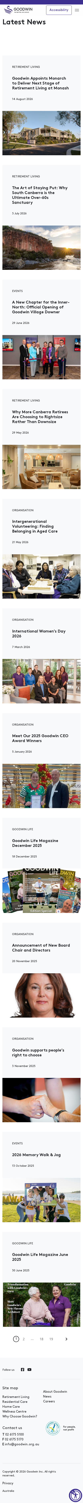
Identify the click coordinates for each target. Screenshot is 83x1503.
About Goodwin (55, 1391)
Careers (49, 1401)
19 (51, 1339)
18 (41, 1339)
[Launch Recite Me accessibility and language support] (75, 1495)
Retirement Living (15, 1397)
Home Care (11, 1407)
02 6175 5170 (14, 1439)
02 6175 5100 (14, 1434)
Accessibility (59, 10)
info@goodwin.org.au (22, 1444)
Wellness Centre (14, 1411)
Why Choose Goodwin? (19, 1416)
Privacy (7, 1483)
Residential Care (14, 1402)
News (47, 1396)
